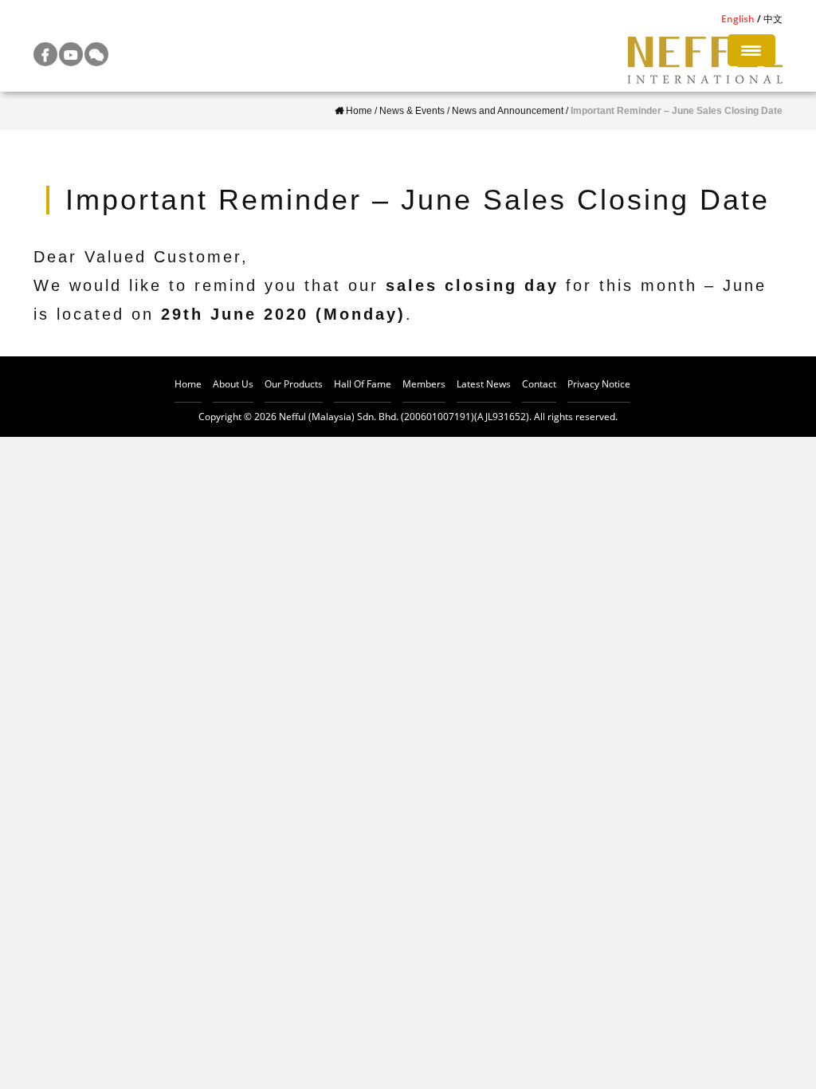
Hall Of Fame (362, 384)
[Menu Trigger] (751, 50)
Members (423, 384)
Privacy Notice (598, 384)
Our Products (294, 384)
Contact (539, 384)
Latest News (484, 384)
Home (188, 384)
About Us (233, 384)
